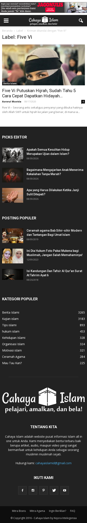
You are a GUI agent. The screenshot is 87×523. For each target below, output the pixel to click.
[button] (81, 20)
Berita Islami (10, 83)
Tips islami (9, 325)
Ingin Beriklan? (57, 511)
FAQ (72, 511)
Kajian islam (10, 319)
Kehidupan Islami (13, 338)
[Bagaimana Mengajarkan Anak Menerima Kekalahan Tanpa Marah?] (12, 175)
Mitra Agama (37, 511)
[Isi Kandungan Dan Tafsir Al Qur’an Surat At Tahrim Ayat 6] (12, 274)
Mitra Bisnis (19, 511)
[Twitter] (54, 490)
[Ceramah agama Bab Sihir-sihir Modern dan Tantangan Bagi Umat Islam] (12, 235)
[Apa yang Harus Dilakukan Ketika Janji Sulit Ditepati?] (12, 195)
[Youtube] (64, 490)
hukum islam (10, 331)
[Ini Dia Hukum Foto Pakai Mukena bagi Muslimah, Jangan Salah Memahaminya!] (12, 256)
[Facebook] (22, 490)
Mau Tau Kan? (12, 363)
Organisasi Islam (13, 344)
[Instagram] (33, 490)
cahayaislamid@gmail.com (53, 463)
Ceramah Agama (13, 357)
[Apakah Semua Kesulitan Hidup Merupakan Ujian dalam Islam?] (12, 155)
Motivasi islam (12, 350)
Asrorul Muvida (11, 101)
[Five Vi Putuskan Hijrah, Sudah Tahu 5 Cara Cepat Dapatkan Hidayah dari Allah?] (43, 64)
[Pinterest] (43, 490)
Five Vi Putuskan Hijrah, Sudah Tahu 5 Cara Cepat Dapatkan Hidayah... (39, 93)
